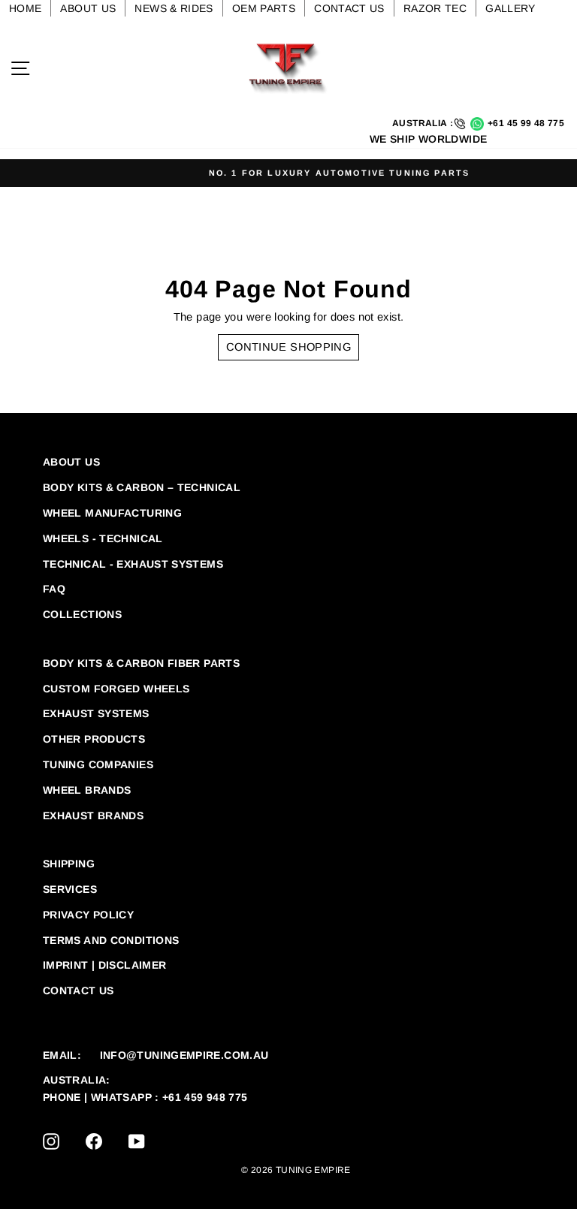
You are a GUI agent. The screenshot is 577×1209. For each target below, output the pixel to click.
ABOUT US (88, 8)
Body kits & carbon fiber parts (141, 663)
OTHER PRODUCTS (94, 739)
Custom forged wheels (116, 689)
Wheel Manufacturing (112, 513)
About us (71, 462)
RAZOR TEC (435, 8)
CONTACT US (349, 8)
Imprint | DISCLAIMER (104, 965)
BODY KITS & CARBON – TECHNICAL (141, 487)
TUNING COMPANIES (98, 764)
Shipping (69, 864)
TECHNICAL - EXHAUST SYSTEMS (133, 564)
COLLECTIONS (82, 614)
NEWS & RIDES (173, 8)
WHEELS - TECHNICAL (103, 538)
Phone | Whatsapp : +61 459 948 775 (145, 1097)
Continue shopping (288, 347)
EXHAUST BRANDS (93, 816)
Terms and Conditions (111, 940)
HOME (25, 8)
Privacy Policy (88, 915)
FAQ (54, 589)
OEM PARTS (263, 8)
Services (70, 889)
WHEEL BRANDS (87, 790)
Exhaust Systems (96, 713)
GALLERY (510, 8)
